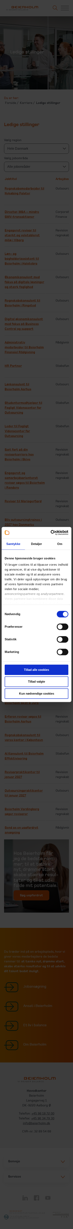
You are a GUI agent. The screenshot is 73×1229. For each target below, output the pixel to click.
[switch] (62, 626)
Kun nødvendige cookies (36, 693)
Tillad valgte (36, 681)
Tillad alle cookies (36, 669)
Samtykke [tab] (13, 544)
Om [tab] (59, 544)
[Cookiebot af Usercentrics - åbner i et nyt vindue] (51, 532)
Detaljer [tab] (36, 544)
